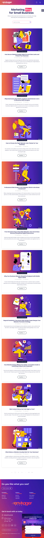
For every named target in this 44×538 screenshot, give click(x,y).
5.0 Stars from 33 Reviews (7, 529)
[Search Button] (30, 22)
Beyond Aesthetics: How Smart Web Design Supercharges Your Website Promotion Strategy (22, 321)
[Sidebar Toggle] (42, 10)
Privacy (19, 533)
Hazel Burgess (18, 146)
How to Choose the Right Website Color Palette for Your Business (22, 143)
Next (32, 472)
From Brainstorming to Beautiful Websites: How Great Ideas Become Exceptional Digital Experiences (22, 232)
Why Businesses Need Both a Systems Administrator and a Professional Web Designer (22, 99)
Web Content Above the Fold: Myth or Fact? (22, 409)
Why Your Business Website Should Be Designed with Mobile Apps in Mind (22, 276)
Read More (21, 66)
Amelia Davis (18, 190)
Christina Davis (19, 368)
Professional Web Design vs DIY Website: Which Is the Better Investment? (22, 188)
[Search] (40, 2)
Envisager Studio (7, 533)
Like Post (27, 57)
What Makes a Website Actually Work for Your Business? (21, 452)
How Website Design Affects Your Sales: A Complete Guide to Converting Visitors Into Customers (22, 365)
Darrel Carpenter (19, 57)
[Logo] (7, 2)
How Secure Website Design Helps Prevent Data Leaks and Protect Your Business (22, 55)
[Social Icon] (3, 525)
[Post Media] (22, 39)
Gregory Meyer (19, 411)
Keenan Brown (19, 279)
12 (28, 472)
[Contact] (37, 2)
